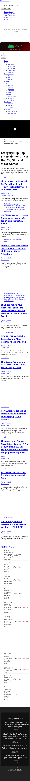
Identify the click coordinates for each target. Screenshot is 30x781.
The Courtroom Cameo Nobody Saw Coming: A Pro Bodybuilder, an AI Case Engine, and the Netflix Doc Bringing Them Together (14, 447)
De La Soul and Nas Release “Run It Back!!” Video (8, 669)
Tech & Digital (12, 113)
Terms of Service (9, 16)
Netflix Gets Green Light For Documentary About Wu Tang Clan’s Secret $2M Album (15, 219)
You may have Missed (15, 719)
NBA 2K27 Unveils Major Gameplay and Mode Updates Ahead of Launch (14, 339)
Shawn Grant (5, 260)
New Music (11, 65)
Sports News (12, 96)
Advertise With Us (10, 17)
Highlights (11, 98)
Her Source (7, 102)
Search (3, 54)
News (6, 61)
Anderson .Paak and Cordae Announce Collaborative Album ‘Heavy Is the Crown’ (8, 580)
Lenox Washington (7, 195)
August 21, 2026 (6, 194)
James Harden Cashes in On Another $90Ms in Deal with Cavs (8, 679)
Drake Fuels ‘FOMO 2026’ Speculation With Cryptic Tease (15, 756)
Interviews (11, 100)
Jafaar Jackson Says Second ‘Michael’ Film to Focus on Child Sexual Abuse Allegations (14, 249)
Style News (11, 89)
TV (8, 76)
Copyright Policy (9, 14)
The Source (10, 547)
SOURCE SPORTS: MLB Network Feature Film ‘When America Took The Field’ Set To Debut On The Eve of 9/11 (14, 310)
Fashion (10, 107)
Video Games (8, 332)
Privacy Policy (8, 12)
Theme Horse (17, 769)
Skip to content (5, 1)
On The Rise (11, 68)
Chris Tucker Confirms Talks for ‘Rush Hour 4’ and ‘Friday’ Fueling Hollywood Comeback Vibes (14, 185)
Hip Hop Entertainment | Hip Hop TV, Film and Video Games (14, 205)
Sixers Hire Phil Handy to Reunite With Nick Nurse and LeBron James (15, 747)
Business (7, 109)
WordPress (19, 770)
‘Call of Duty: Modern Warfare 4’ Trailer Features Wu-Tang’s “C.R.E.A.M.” (14, 524)
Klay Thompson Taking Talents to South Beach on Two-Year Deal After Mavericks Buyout (15, 724)
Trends (10, 106)
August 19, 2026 (6, 456)
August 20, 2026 (6, 320)
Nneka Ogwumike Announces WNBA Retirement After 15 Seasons (7, 594)
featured (7, 204)
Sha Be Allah (5, 229)
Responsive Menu (6, 8)
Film (9, 78)
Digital (10, 79)
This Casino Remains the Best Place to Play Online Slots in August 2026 (13, 364)
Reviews (10, 72)
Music (6, 63)
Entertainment (9, 74)
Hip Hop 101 (11, 66)
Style (9, 93)
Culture (6, 81)
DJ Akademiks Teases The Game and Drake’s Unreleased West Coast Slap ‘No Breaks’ (7, 692)
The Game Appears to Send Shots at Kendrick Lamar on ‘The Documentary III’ (8, 621)
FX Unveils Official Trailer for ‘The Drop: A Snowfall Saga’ (13, 475)
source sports (20, 297)
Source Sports (8, 94)
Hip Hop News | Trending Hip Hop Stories (14, 208)
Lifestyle (10, 85)
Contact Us (7, 19)
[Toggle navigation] (1, 52)
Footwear (11, 91)
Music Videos (12, 70)
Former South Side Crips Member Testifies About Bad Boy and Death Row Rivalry (8, 658)
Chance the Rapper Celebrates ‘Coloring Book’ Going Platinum (8, 567)
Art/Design (11, 83)
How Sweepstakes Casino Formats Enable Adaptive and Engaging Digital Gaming (13, 415)
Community (11, 87)
